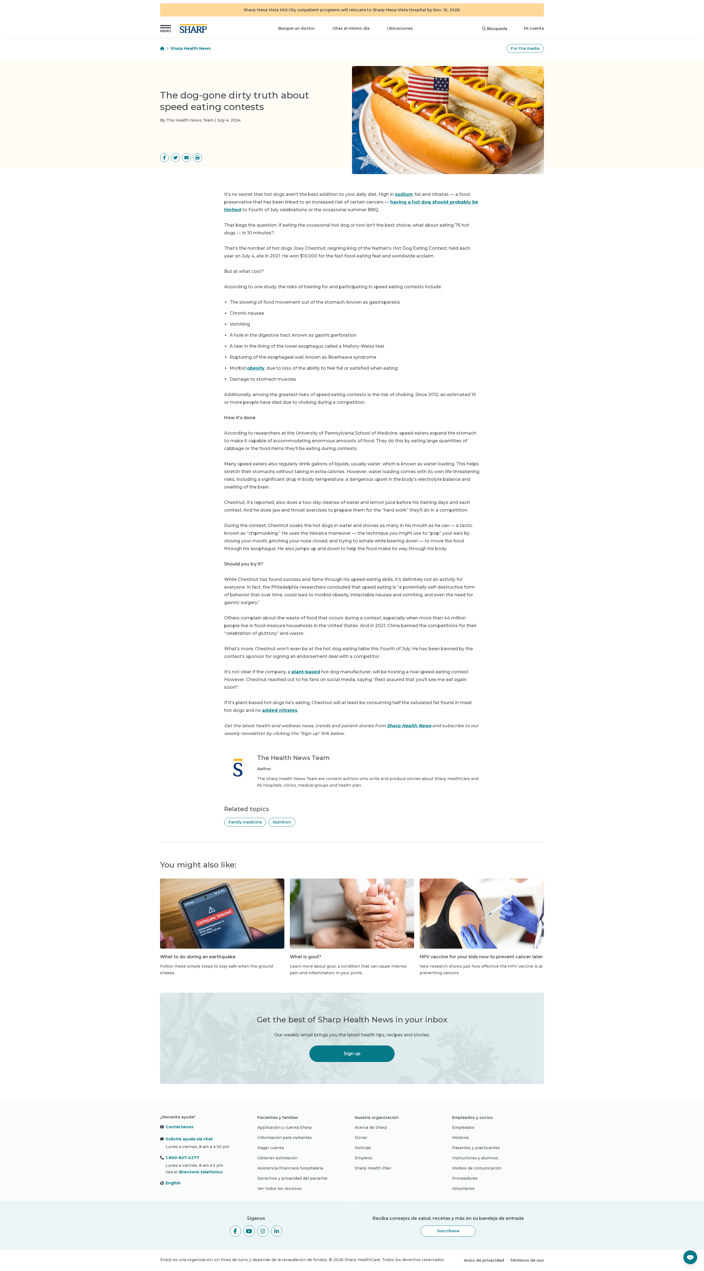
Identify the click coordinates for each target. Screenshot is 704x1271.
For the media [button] (525, 48)
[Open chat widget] (690, 1257)
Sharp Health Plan (373, 1168)
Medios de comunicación (477, 1168)
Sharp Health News (190, 48)
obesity (256, 368)
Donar (361, 1137)
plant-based (306, 671)
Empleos (363, 1157)
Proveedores (465, 1178)
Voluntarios (463, 1188)
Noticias (363, 1147)
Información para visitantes (284, 1137)
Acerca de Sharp (371, 1127)
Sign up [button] (352, 1053)
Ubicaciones (400, 28)
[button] (165, 28)
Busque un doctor (296, 28)
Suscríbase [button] (448, 1230)
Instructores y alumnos (475, 1157)
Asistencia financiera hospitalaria (290, 1168)
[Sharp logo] (194, 28)
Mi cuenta (534, 28)
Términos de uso (527, 1260)
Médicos (460, 1137)
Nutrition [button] (282, 822)
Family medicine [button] (245, 822)
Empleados (463, 1127)
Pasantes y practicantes (476, 1147)
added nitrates (279, 710)
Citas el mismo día (351, 28)
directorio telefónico (200, 1172)
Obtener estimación (277, 1157)
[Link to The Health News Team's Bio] (238, 771)
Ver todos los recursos (279, 1188)
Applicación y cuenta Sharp (284, 1127)
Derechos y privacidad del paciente (292, 1178)
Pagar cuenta (270, 1147)
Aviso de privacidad (484, 1260)
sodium (404, 194)
